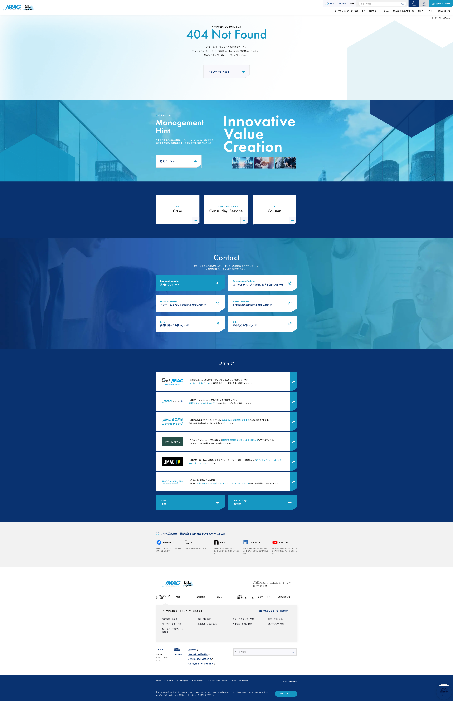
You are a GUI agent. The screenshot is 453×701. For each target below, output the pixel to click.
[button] (330, 3)
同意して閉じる (286, 693)
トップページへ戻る (219, 71)
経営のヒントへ (168, 161)
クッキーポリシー (191, 695)
